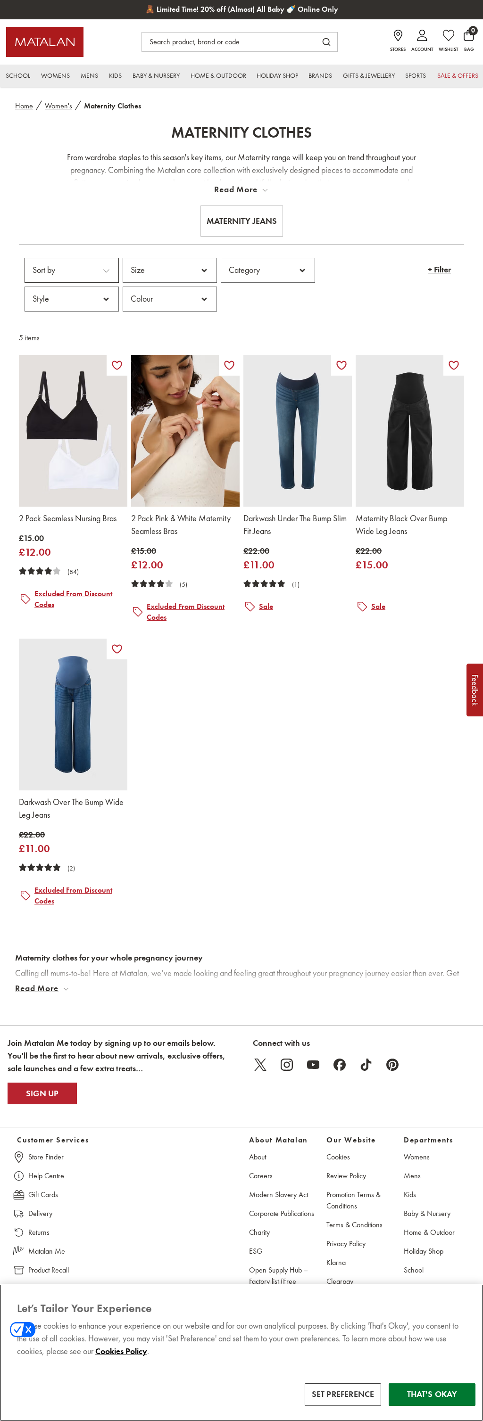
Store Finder (46, 1156)
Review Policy (346, 1175)
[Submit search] (326, 42)
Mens (412, 1175)
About (257, 1156)
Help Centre (46, 1175)
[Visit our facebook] (339, 1064)
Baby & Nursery (427, 1213)
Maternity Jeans (242, 221)
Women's (58, 105)
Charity (259, 1232)
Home (24, 105)
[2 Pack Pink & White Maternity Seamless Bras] (185, 431)
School (414, 1269)
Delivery (40, 1213)
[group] (35, 546)
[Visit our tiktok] (366, 1064)
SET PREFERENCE (343, 1394)
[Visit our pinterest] (392, 1064)
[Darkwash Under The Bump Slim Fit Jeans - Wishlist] (341, 365)
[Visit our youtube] (313, 1064)
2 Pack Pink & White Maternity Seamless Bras (181, 524)
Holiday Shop (423, 1251)
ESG (255, 1251)
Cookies (338, 1156)
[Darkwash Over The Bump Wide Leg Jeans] (73, 714)
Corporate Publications (281, 1213)
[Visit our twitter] (260, 1064)
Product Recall (48, 1269)
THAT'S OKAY (432, 1394)
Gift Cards (43, 1194)
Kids (410, 1194)
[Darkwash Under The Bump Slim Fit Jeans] (297, 431)
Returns (39, 1232)
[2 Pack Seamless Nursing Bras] (73, 431)
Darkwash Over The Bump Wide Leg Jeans (71, 808)
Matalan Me (46, 1251)
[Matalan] (45, 42)
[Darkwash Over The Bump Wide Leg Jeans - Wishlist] (117, 649)
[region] (241, 1352)
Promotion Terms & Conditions (353, 1200)
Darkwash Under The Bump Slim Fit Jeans (295, 524)
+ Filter (439, 269)
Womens (417, 1156)
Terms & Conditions (354, 1224)
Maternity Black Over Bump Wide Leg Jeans (401, 524)
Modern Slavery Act (278, 1194)
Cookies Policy (121, 1351)
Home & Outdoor (429, 1232)
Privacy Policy (346, 1243)
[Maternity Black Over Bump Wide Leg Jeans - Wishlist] (453, 365)
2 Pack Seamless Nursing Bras (68, 518)
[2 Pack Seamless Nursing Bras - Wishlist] (117, 365)
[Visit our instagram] (286, 1064)
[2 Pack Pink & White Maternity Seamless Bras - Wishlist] (229, 365)
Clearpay (339, 1281)
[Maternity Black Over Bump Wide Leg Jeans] (410, 431)
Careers (261, 1175)
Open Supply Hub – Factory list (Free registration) (278, 1281)
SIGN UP (42, 1093)
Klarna (336, 1262)
